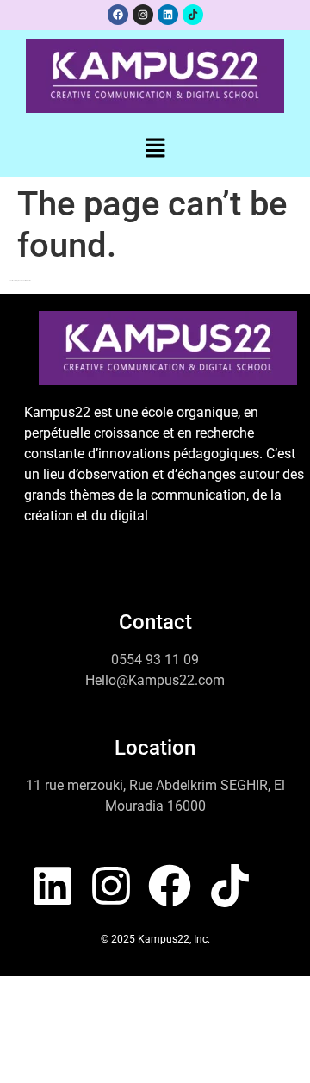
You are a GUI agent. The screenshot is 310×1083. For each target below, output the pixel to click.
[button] (155, 149)
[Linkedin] (168, 14)
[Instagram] (143, 14)
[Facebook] (118, 14)
